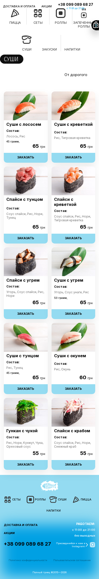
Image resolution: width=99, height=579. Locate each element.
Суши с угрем (68, 280)
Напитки (72, 49)
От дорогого (75, 75)
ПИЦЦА (86, 499)
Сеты (38, 23)
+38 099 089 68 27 (75, 4)
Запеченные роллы (84, 24)
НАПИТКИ (53, 510)
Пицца (15, 23)
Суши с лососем (23, 124)
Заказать (25, 157)
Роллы (61, 23)
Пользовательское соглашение (72, 560)
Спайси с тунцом (24, 199)
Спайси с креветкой (65, 202)
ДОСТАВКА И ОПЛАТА (19, 6)
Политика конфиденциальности (28, 560)
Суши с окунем (70, 355)
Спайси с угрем (23, 280)
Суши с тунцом (22, 355)
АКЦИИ (46, 6)
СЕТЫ (16, 499)
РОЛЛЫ (40, 499)
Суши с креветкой (73, 124)
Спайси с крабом (72, 430)
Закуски (49, 49)
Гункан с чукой (22, 430)
